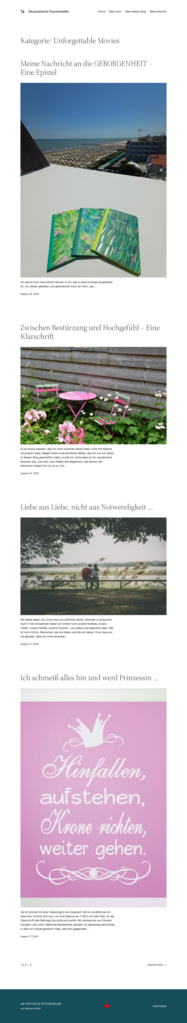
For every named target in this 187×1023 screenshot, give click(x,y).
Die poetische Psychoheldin (48, 11)
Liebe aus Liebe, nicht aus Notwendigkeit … (86, 506)
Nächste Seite (157, 964)
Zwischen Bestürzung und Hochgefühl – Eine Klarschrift (90, 332)
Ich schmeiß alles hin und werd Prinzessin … (89, 677)
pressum (161, 1006)
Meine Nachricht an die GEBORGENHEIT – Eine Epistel (86, 68)
